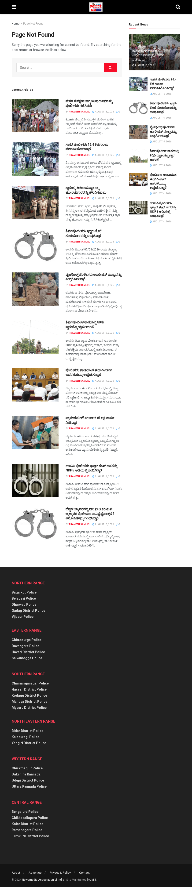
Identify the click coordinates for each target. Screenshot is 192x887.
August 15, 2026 (104, 198)
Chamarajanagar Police (30, 683)
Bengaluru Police (25, 812)
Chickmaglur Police (27, 768)
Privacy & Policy (60, 872)
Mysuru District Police (29, 708)
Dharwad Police (24, 604)
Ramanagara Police (27, 830)
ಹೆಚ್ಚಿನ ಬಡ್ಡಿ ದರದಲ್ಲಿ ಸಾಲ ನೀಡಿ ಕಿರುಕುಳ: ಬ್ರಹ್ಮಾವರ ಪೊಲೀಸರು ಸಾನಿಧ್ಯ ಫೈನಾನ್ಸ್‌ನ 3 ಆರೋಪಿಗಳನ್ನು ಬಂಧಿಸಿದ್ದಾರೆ (90, 513)
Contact (84, 872)
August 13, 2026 (104, 524)
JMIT (93, 879)
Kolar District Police (27, 824)
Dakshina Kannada (26, 774)
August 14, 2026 (104, 381)
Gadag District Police (28, 610)
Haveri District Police (28, 652)
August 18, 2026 (104, 111)
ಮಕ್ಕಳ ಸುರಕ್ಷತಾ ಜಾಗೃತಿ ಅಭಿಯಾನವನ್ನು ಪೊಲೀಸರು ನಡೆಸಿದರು (149, 55)
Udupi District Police (28, 780)
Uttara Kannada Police (29, 786)
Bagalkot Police (24, 592)
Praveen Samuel (79, 111)
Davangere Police (25, 646)
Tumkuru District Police (30, 836)
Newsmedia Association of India (43, 879)
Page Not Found (33, 23)
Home (15, 23)
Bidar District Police (27, 731)
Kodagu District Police (29, 695)
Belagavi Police (24, 598)
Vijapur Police (22, 617)
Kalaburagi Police (25, 737)
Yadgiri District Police (29, 743)
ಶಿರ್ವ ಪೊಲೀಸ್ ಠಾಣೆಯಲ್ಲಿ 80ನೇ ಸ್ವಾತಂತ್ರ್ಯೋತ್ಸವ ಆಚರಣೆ (164, 155)
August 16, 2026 (104, 155)
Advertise (35, 872)
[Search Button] (110, 67)
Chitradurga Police (26, 640)
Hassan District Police (29, 689)
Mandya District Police (29, 701)
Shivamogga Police (27, 658)
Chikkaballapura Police (30, 818)
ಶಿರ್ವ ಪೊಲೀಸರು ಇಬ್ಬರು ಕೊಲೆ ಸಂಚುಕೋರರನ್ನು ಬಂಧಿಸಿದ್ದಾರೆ (163, 107)
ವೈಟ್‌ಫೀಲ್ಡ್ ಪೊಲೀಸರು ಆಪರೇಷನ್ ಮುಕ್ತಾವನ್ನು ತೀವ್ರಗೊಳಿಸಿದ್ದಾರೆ (163, 131)
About (16, 872)
